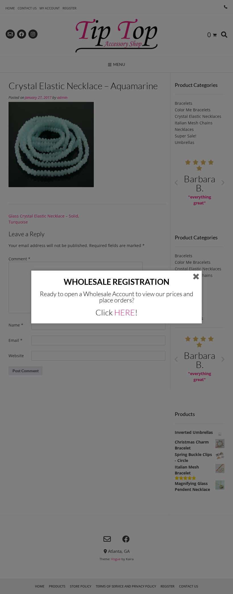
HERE (124, 312)
